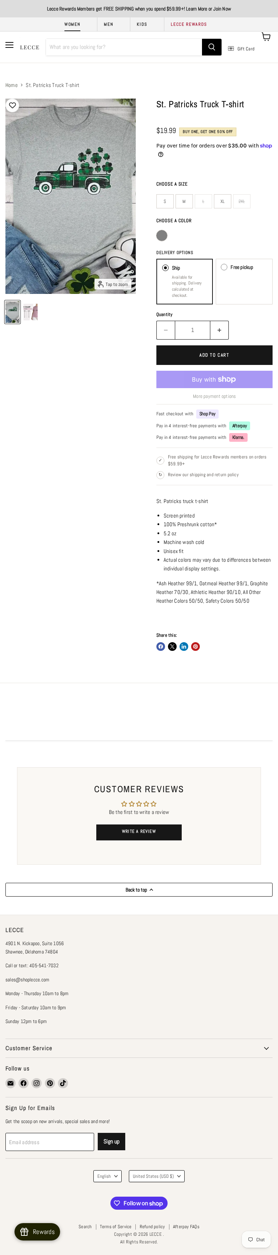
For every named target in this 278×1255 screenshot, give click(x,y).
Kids (142, 24)
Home (11, 85)
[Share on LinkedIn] (184, 646)
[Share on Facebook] (160, 646)
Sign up (111, 1141)
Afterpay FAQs (186, 1226)
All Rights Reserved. (139, 1242)
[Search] (212, 47)
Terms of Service (116, 1226)
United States (153, 1176)
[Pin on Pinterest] (195, 646)
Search (85, 1226)
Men (108, 24)
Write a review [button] (139, 831)
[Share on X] (172, 646)
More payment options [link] (214, 396)
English (104, 1176)
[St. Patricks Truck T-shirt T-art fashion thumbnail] (12, 312)
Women (72, 24)
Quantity (164, 314)
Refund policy (152, 1226)
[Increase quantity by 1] (219, 330)
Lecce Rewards (189, 24)
